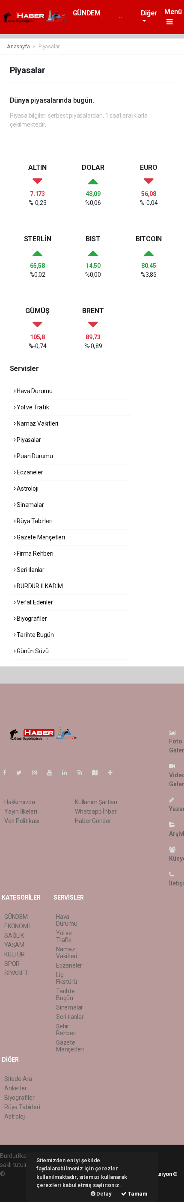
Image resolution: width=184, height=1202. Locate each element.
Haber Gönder (93, 820)
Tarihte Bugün (34, 634)
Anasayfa (19, 46)
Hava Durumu (34, 391)
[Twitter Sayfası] (22, 772)
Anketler (15, 1088)
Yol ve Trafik (32, 407)
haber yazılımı (24, 1173)
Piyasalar (28, 439)
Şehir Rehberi (66, 1029)
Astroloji (26, 488)
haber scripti (16, 1182)
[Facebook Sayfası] (8, 772)
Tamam (137, 1193)
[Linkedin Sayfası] (68, 772)
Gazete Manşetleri (40, 537)
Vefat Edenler (34, 602)
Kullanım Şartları (96, 802)
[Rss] (83, 772)
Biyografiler (31, 618)
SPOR (12, 963)
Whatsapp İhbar (95, 811)
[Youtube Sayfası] (53, 772)
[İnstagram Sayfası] (38, 772)
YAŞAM (14, 944)
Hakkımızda (19, 802)
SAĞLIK (14, 935)
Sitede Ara (18, 1078)
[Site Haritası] (98, 772)
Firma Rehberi (34, 553)
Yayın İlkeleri (20, 811)
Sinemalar (69, 1007)
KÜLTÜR (14, 954)
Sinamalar (29, 504)
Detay (103, 1193)
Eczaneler (29, 472)
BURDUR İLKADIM (38, 586)
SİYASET (16, 973)
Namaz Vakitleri (36, 423)
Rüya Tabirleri (33, 521)
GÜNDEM (87, 13)
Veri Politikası (21, 820)
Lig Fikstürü (66, 978)
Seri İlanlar (30, 569)
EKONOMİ (17, 926)
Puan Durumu (34, 456)
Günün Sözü (32, 651)
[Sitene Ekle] (113, 772)
